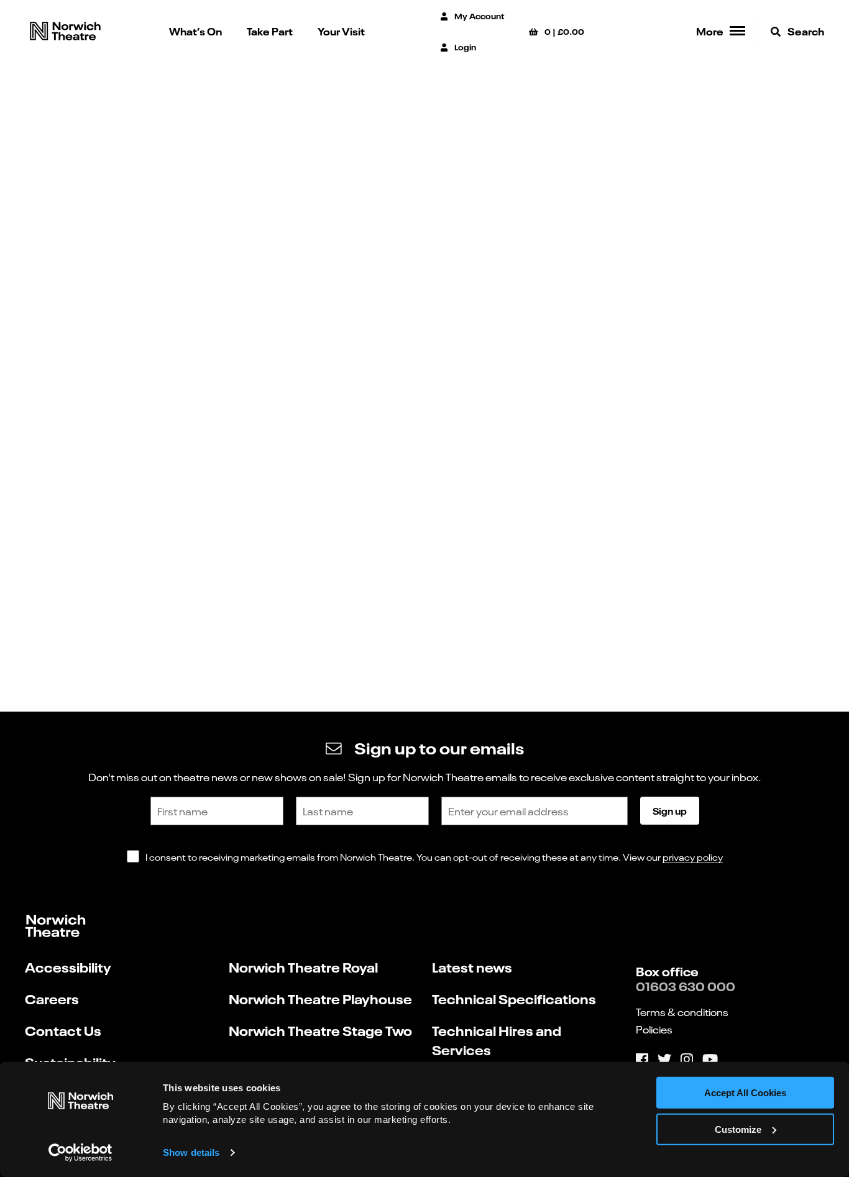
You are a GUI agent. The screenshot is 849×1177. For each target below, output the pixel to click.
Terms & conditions (682, 1012)
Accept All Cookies (745, 1093)
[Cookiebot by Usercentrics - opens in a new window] (80, 1152)
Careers (52, 998)
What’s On (195, 31)
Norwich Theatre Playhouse (320, 998)
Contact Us (63, 1030)
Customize (738, 1129)
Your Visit (341, 31)
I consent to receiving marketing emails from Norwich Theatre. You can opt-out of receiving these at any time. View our (434, 857)
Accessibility (68, 967)
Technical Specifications (514, 998)
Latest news (472, 967)
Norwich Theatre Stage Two (320, 1030)
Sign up (670, 810)
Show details (191, 1152)
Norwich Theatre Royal (303, 967)
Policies (654, 1029)
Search (805, 31)
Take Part (270, 31)
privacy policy (693, 857)
